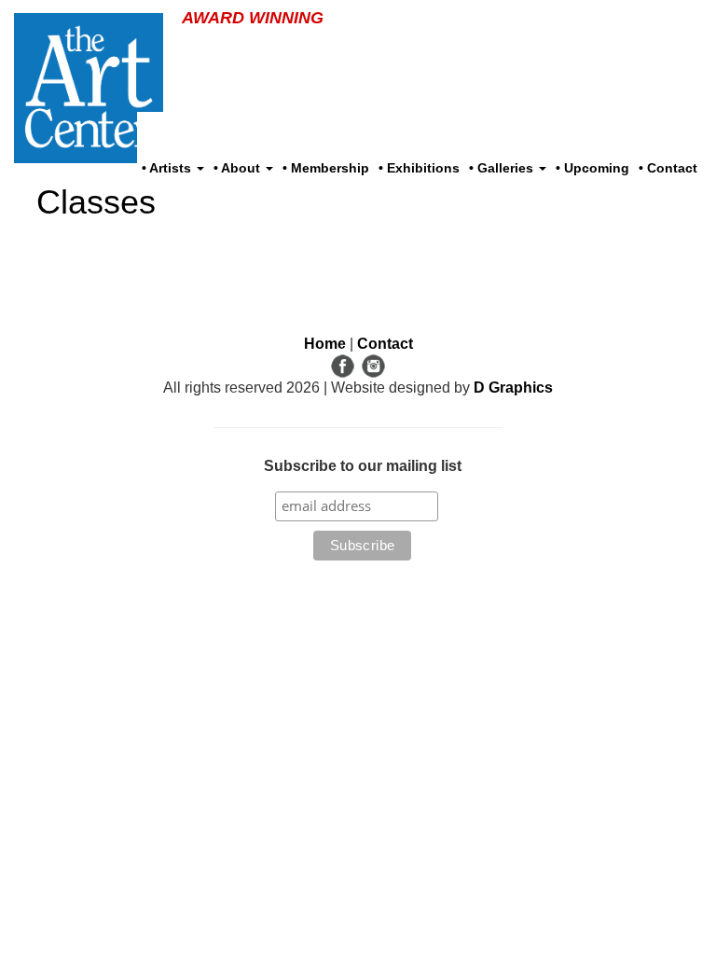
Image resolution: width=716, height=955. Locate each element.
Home (325, 344)
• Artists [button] (168, 167)
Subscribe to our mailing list (362, 466)
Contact (385, 344)
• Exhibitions (419, 167)
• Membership (325, 167)
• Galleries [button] (503, 167)
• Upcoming (592, 167)
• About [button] (238, 167)
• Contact (668, 167)
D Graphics (513, 387)
